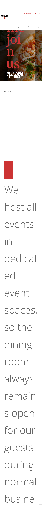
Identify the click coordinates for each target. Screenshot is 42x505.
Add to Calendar (8, 170)
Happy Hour (29, 27)
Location (11, 27)
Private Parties (35, 27)
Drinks (18, 27)
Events (25, 27)
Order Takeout (38, 13)
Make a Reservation (27, 13)
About (39, 27)
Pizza (15, 27)
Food (21, 27)
